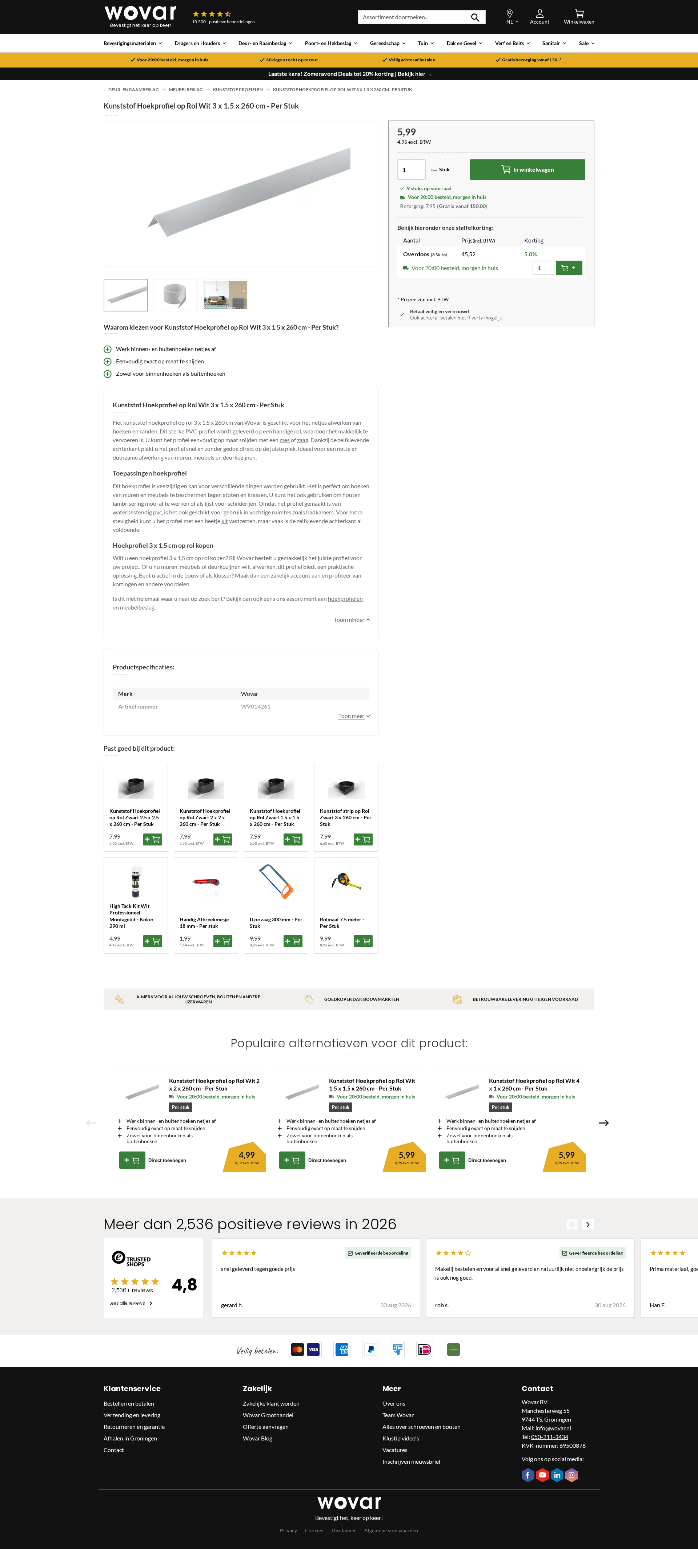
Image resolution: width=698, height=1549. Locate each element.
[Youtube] (543, 1475)
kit (224, 520)
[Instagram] (572, 1475)
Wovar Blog (257, 1438)
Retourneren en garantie (134, 1426)
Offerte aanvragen (266, 1426)
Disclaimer (344, 1530)
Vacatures (395, 1449)
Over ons (393, 1403)
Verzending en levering (132, 1414)
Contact (114, 1449)
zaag (302, 439)
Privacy (288, 1530)
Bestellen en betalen (129, 1403)
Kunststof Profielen (238, 89)
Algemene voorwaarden (391, 1530)
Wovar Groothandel (268, 1414)
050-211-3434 (549, 1436)
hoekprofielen (345, 598)
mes (285, 439)
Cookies (314, 1530)
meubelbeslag (137, 607)
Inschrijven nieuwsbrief (411, 1461)
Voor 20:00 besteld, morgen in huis (172, 59)
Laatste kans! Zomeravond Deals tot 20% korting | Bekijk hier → (350, 73)
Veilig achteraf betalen (412, 59)
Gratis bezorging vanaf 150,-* (531, 59)
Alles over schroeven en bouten (421, 1426)
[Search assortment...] (475, 17)
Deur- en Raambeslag (133, 89)
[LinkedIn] (558, 1475)
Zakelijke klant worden (271, 1403)
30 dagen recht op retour (292, 59)
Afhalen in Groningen (130, 1438)
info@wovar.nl (553, 1427)
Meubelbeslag (186, 89)
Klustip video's (400, 1438)
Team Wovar (398, 1414)
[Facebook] (529, 1475)
